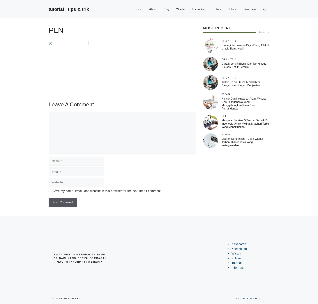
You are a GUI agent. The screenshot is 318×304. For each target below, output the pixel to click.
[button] (264, 9)
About (152, 9)
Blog (166, 9)
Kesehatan (239, 244)
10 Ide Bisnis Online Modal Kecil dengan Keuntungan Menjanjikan (241, 83)
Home (138, 9)
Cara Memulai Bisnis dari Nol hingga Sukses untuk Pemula (244, 65)
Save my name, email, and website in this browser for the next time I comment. (107, 191)
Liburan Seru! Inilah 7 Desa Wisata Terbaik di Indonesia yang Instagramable (242, 142)
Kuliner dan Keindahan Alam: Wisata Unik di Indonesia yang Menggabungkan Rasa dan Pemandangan (244, 103)
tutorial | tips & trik (69, 9)
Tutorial (232, 9)
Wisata (180, 9)
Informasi (250, 9)
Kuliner (217, 9)
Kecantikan (198, 9)
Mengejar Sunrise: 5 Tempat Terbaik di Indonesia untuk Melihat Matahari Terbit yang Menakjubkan (245, 123)
